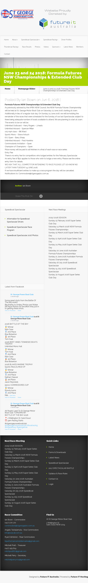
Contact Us (53, 479)
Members (79, 47)
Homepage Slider (26, 89)
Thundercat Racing (11, 47)
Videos (46, 47)
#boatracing (32, 425)
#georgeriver (22, 427)
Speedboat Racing (50, 40)
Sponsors (55, 47)
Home (6, 40)
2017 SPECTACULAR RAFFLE (61, 468)
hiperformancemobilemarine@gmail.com (22, 541)
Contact (7, 54)
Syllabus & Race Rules (58, 473)
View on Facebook (10, 310)
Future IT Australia (49, 577)
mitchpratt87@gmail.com (15, 551)
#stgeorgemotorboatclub (16, 425)
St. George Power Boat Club (22, 294)
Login (51, 484)
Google (36, 196)
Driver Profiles (66, 40)
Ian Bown (28, 100)
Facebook (41, 196)
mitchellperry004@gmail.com (17, 560)
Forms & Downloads (57, 452)
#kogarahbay (10, 427)
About (14, 40)
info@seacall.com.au (13, 533)
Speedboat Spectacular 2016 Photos (22, 235)
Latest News (68, 47)
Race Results (27, 47)
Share (19, 310)
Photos (37, 47)
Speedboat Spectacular (30, 40)
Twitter (45, 196)
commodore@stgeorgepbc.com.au (20, 526)
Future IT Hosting (79, 577)
